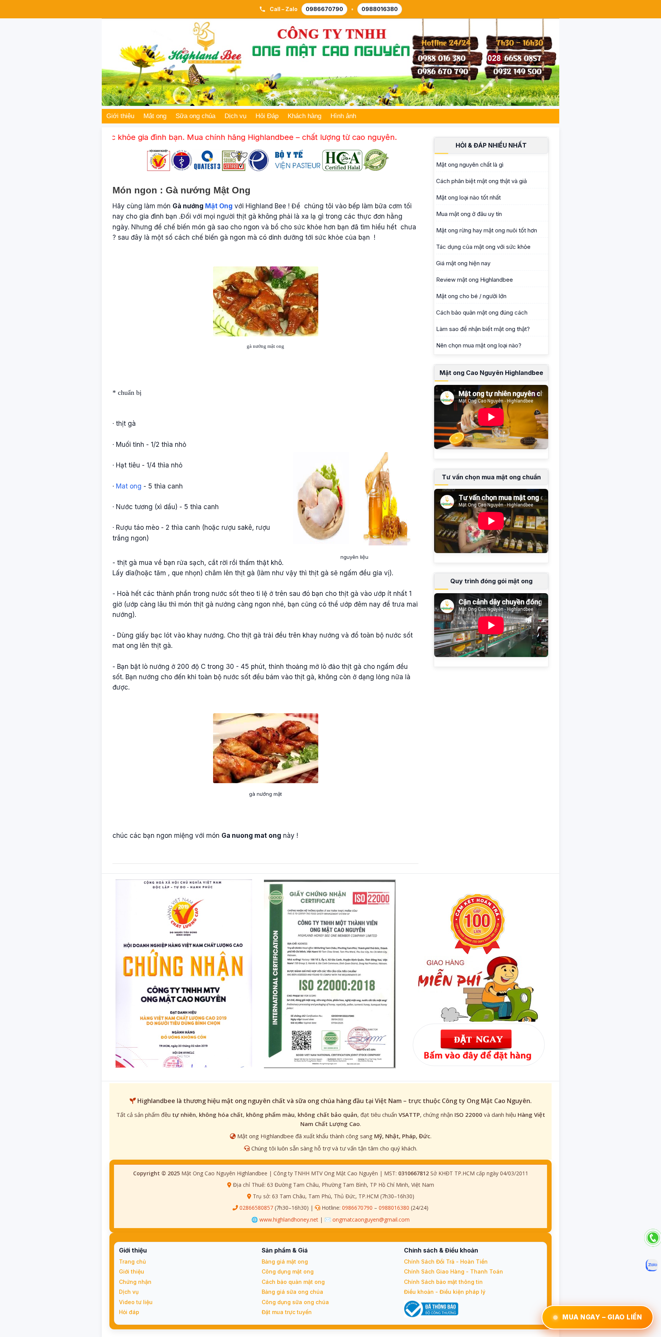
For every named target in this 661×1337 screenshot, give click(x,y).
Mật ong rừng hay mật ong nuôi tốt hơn (486, 230)
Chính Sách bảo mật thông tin (443, 1282)
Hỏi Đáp (267, 116)
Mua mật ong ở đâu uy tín (469, 213)
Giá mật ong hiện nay (463, 263)
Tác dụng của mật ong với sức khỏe (483, 246)
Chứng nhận (135, 1282)
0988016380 (379, 9)
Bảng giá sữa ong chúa (292, 1291)
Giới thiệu (120, 116)
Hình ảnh (343, 116)
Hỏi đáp (129, 1312)
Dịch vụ (235, 116)
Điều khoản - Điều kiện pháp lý (444, 1291)
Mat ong (129, 486)
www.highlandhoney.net (288, 1219)
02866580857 (256, 1207)
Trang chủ (132, 1261)
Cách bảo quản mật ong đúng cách (481, 312)
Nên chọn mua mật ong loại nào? (478, 345)
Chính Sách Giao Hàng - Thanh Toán (453, 1271)
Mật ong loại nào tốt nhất (468, 197)
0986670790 (324, 9)
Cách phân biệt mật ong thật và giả (481, 181)
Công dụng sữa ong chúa (295, 1302)
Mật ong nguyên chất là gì (469, 164)
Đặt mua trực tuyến (287, 1312)
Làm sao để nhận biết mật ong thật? (483, 329)
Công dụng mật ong (288, 1271)
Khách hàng (304, 116)
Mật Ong (219, 206)
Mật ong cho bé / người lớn (471, 296)
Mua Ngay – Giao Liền (602, 1317)
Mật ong (154, 116)
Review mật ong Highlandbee (474, 279)
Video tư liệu (136, 1302)
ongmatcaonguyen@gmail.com (371, 1219)
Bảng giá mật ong (285, 1261)
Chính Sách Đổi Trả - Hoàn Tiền (446, 1261)
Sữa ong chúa (195, 116)
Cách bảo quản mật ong (293, 1282)
